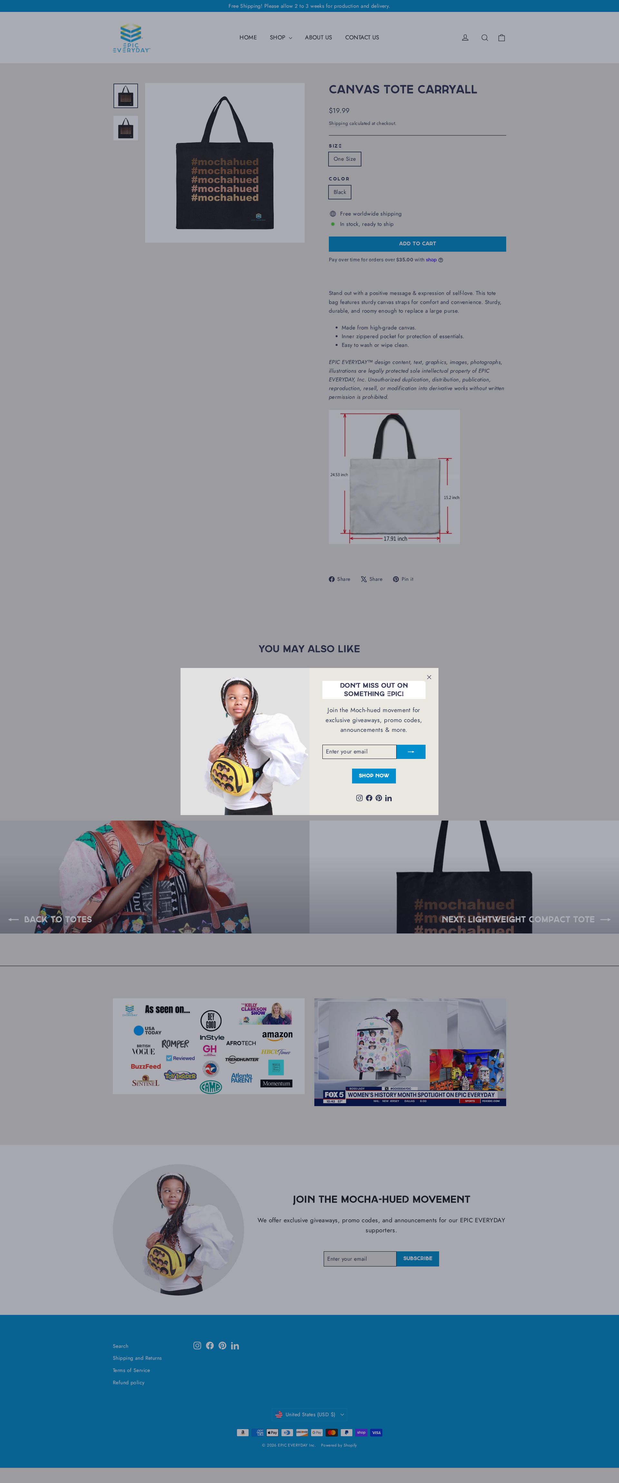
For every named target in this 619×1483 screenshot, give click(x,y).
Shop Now (374, 776)
